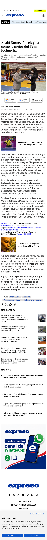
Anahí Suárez (15, 297)
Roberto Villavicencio (10, 107)
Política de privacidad (37, 514)
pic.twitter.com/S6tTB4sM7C (12, 230)
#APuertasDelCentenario (19, 228)
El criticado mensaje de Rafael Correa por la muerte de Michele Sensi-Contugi (23, 386)
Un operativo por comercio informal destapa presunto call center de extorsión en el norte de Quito (14, 318)
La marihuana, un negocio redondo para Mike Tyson (28, 245)
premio (39, 300)
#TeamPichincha (7, 225)
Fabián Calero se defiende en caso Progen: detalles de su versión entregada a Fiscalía (14, 361)
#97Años (4, 223)
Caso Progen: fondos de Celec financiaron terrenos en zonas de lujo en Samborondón (23, 376)
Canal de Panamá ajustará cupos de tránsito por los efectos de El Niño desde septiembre (14, 328)
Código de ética (23, 501)
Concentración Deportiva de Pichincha (18, 300)
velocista (26, 297)
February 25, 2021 (24, 234)
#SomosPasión (35, 228)
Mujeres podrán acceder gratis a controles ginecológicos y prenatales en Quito (14, 339)
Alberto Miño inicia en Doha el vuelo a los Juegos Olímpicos (29, 143)
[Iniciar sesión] (43, 16)
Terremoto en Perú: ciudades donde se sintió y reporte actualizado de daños (23, 395)
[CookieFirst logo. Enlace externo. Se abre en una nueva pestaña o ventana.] (2, 516)
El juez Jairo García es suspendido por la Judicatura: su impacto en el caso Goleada (23, 405)
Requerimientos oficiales (23, 505)
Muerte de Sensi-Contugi (22, 22)
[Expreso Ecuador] (23, 488)
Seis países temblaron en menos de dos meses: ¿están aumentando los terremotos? (22, 414)
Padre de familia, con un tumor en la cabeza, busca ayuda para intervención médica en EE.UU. (13, 350)
